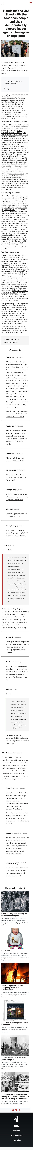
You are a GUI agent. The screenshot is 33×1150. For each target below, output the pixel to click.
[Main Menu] (30, 3)
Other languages (16, 1135)
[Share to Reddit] (8, 88)
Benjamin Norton (21, 207)
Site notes (16, 1140)
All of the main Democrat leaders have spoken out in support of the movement (14, 138)
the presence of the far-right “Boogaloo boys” (14, 291)
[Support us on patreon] (16, 1110)
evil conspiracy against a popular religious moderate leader (17, 498)
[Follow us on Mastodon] (19, 1110)
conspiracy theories (11, 342)
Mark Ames (8, 207)
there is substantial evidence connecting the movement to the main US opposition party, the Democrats (14, 133)
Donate (16, 1126)
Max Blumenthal (9, 209)
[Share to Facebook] (5, 88)
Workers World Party (13, 399)
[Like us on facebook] (13, 1110)
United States (8, 339)
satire (17, 339)
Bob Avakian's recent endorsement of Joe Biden (16, 415)
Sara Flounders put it (16, 173)
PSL (7, 402)
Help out (16, 1130)
